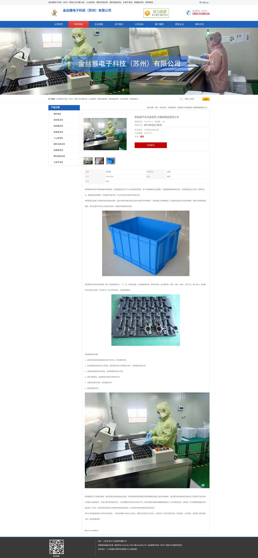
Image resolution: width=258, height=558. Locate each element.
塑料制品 (57, 114)
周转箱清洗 (58, 126)
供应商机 (78, 24)
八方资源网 (111, 549)
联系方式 (199, 24)
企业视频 (98, 24)
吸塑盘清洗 (58, 150)
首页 (156, 108)
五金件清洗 (58, 162)
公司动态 (139, 24)
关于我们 (119, 24)
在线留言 (151, 145)
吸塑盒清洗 (58, 132)
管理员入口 (126, 549)
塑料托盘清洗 (59, 144)
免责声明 (118, 549)
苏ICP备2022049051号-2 (139, 545)
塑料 (146, 125)
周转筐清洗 (58, 120)
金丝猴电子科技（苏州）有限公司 (160, 545)
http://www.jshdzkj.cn (92, 530)
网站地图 (133, 549)
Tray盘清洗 (58, 138)
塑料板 (159, 125)
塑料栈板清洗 (59, 156)
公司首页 (58, 24)
